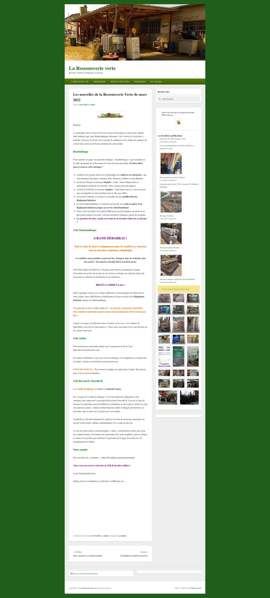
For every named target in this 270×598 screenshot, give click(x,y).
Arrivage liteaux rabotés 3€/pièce (172, 177)
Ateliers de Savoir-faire (120, 81)
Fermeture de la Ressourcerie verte (173, 138)
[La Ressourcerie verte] (135, 59)
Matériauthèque (99, 81)
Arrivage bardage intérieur (170, 247)
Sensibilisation (140, 81)
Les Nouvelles (96, 536)
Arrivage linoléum (167, 215)
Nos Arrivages (156, 81)
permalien (122, 536)
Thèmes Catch (196, 588)
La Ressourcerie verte (92, 68)
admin (92, 104)
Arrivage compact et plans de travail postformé (177, 279)
